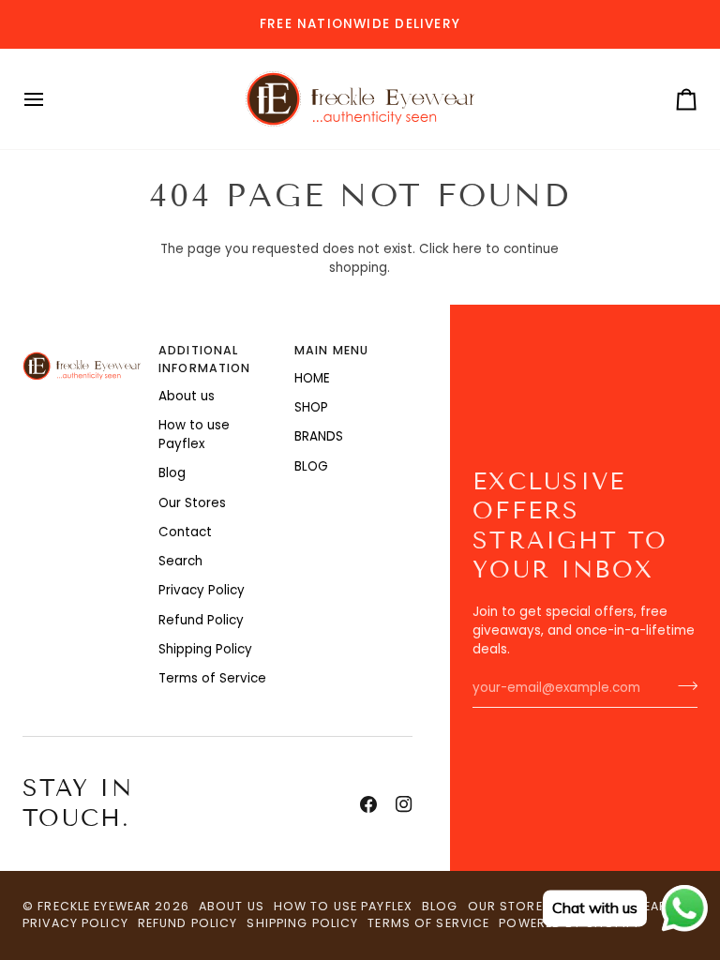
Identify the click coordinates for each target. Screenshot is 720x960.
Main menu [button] (331, 350)
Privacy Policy (201, 590)
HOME (312, 378)
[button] (81, 347)
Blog (172, 473)
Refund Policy (201, 620)
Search (180, 561)
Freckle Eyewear (96, 906)
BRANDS (318, 436)
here (467, 249)
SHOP (311, 407)
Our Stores (192, 503)
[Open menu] (50, 99)
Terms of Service (212, 678)
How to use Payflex (194, 434)
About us (186, 396)
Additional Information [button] (204, 359)
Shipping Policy (205, 649)
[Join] (682, 686)
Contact (185, 532)
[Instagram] (404, 804)
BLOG (311, 466)
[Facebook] (368, 804)
